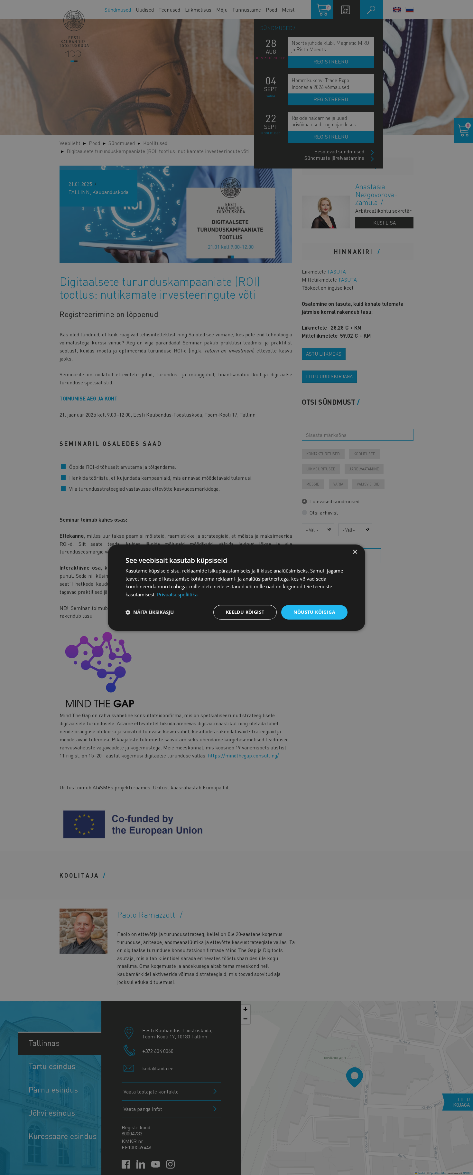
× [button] (354, 551)
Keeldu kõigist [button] (245, 612)
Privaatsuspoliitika (177, 594)
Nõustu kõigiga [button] (314, 612)
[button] (149, 612)
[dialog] (236, 587)
